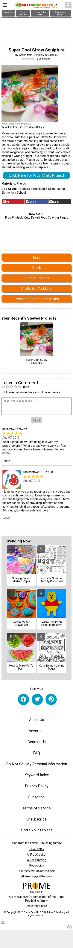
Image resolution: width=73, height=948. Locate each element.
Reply (6, 461)
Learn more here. (37, 906)
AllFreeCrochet (36, 854)
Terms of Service (36, 808)
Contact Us (37, 742)
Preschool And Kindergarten (36, 299)
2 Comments (43, 58)
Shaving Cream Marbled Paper (21, 580)
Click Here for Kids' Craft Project (36, 175)
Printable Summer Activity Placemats (51, 580)
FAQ (36, 753)
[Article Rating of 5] (28, 58)
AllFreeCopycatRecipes (36, 876)
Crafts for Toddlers (36, 288)
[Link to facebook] (23, 699)
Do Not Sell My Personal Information (36, 764)
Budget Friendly (36, 278)
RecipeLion (36, 865)
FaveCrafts (36, 849)
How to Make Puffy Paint (21, 667)
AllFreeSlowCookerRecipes (37, 871)
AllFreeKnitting (36, 860)
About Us (36, 719)
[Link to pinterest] (51, 699)
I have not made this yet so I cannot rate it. (33, 392)
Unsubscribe (36, 819)
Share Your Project (36, 830)
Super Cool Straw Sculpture (36, 361)
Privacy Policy (36, 786)
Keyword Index (36, 775)
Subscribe (36, 797)
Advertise (37, 731)
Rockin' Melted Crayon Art (21, 624)
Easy (36, 257)
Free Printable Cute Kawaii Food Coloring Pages (36, 217)
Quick (36, 267)
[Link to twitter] (37, 699)
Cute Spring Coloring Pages (51, 667)
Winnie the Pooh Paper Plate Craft (51, 624)
